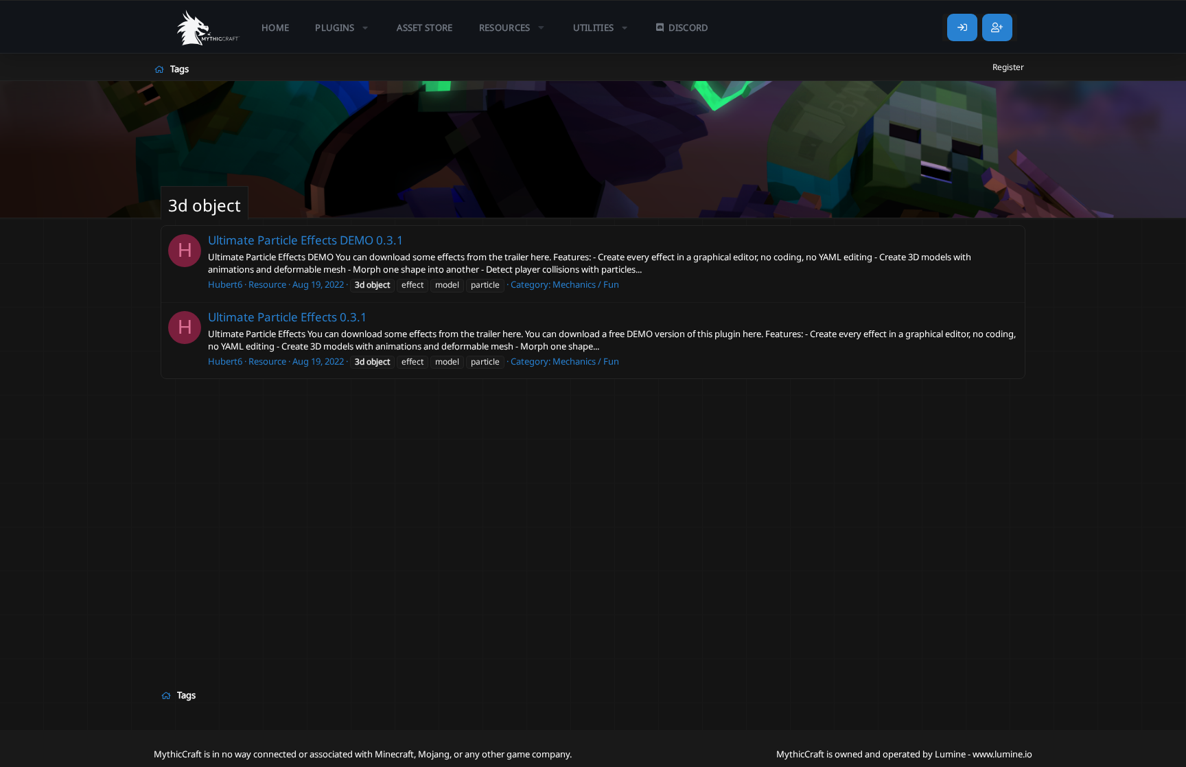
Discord (688, 27)
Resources (505, 27)
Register (1008, 67)
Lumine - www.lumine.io (983, 754)
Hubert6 (225, 284)
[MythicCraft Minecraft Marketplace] (208, 27)
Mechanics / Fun (586, 284)
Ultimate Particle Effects (272, 317)
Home (275, 27)
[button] (342, 27)
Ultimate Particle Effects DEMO (290, 240)
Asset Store (425, 27)
